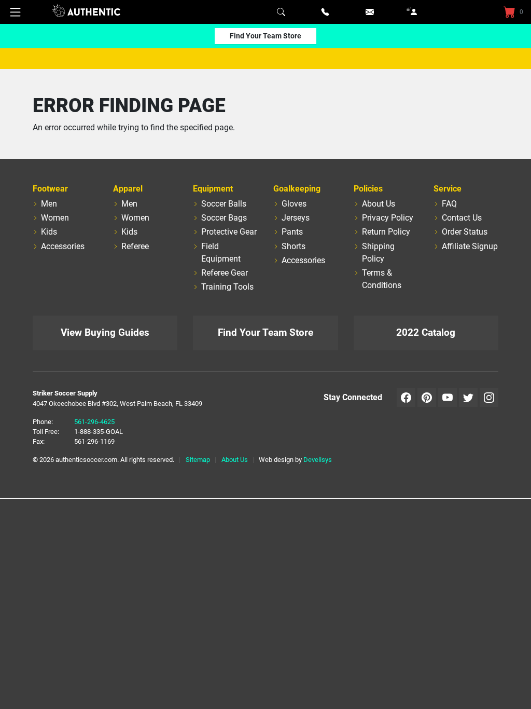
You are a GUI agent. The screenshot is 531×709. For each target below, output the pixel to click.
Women (55, 218)
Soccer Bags (224, 218)
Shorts (293, 246)
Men (49, 204)
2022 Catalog (425, 332)
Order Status (464, 232)
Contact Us (462, 218)
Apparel (128, 189)
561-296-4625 (94, 422)
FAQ (449, 204)
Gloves (294, 204)
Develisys (317, 459)
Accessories (63, 246)
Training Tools (227, 287)
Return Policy (386, 232)
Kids (49, 232)
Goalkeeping (296, 189)
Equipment (213, 189)
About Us (378, 204)
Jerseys (296, 218)
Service (448, 189)
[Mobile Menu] (15, 12)
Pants (292, 232)
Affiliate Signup (470, 246)
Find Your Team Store (265, 36)
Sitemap (198, 459)
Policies (368, 189)
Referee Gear (224, 273)
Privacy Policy (387, 218)
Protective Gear (229, 232)
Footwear (50, 189)
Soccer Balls (223, 204)
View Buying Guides (105, 332)
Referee (135, 246)
